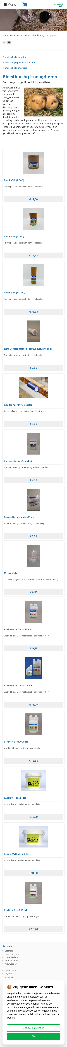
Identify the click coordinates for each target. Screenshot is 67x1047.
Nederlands (10, 970)
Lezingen (9, 950)
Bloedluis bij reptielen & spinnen (18, 62)
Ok (33, 1036)
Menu (11, 4)
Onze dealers (11, 957)
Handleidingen (12, 954)
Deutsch (9, 976)
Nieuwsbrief (11, 963)
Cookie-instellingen (33, 1028)
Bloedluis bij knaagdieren (44, 35)
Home (5, 35)
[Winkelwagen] (30, 4)
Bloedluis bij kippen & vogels (16, 57)
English (8, 973)
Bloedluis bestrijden (20, 35)
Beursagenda (11, 960)
